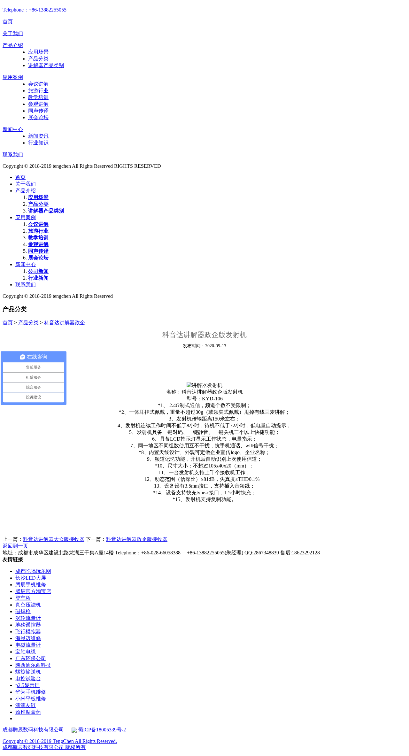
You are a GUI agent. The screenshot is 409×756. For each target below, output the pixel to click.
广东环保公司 (30, 658)
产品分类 (38, 58)
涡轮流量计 (28, 618)
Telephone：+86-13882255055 (34, 9)
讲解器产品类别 (46, 65)
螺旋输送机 (28, 672)
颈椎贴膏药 (28, 712)
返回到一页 (15, 546)
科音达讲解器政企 (64, 322)
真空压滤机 (28, 604)
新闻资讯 (38, 136)
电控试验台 (28, 678)
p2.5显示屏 (27, 685)
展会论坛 (38, 117)
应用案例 (13, 77)
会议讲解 (38, 84)
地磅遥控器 (28, 625)
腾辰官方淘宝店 (33, 591)
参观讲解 (38, 104)
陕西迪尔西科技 (33, 665)
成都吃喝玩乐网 (33, 571)
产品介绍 (13, 45)
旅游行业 (38, 90)
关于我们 (13, 33)
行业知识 (38, 142)
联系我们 (13, 154)
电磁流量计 (28, 645)
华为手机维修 (30, 692)
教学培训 (38, 97)
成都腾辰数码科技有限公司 (33, 729)
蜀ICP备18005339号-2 (102, 729)
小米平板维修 (30, 698)
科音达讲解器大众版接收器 (53, 539)
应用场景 (38, 52)
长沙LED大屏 (30, 578)
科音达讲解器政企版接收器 (136, 539)
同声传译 (38, 110)
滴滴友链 (25, 705)
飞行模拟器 (28, 631)
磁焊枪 (23, 611)
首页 (8, 21)
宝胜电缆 (25, 651)
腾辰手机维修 (30, 584)
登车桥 (23, 598)
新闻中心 (13, 129)
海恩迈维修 (28, 638)
